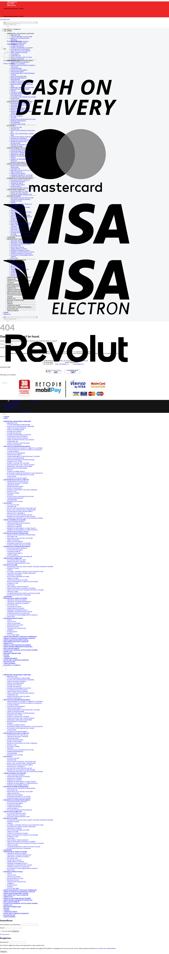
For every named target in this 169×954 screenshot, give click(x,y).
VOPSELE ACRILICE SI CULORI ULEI (21, 253)
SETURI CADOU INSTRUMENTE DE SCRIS (23, 119)
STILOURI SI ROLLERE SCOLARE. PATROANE (21, 573)
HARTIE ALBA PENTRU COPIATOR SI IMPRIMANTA (20, 636)
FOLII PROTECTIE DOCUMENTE (20, 49)
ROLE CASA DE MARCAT (15, 293)
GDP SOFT (34, 401)
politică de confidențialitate (107, 948)
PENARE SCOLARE (16, 201)
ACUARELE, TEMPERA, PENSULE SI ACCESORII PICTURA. (25, 571)
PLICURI (9, 302)
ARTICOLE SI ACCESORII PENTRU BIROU (20, 60)
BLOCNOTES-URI (12, 309)
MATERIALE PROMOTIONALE (16, 260)
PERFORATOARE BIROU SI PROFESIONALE (21, 460)
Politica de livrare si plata (11, 404)
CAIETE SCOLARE (16, 213)
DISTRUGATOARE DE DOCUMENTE (21, 151)
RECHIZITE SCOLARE (14, 196)
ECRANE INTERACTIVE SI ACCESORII (22, 177)
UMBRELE (14, 271)
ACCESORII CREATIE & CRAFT (20, 191)
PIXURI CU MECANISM (17, 110)
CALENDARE (11, 237)
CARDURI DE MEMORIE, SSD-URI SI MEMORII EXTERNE (25, 518)
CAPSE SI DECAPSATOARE (18, 76)
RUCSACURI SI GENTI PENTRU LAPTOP (22, 140)
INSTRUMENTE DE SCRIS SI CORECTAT (19, 102)
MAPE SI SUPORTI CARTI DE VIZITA (21, 57)
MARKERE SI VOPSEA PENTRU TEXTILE (22, 252)
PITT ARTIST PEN (16, 245)
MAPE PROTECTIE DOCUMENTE (20, 51)
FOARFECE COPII (16, 220)
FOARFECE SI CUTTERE (18, 81)
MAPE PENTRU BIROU (17, 71)
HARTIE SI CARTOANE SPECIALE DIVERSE (20, 289)
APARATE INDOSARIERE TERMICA (21, 162)
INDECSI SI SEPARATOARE (18, 43)
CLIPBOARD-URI (16, 55)
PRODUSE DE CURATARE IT (19, 138)
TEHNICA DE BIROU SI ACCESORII (18, 148)
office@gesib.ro (64, 364)
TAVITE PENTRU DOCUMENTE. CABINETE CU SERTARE (25, 448)
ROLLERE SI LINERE (16, 116)
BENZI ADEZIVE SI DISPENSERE (20, 89)
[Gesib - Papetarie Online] (5, 19)
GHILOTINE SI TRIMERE (18, 153)
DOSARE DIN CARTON (17, 44)
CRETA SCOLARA (16, 231)
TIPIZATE (10, 303)
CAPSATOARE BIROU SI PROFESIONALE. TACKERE (23, 456)
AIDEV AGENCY (17, 401)
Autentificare (15, 931)
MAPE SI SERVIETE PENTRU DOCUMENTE (20, 440)
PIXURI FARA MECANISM (18, 108)
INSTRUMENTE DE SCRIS (18, 266)
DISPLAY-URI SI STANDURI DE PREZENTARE (21, 535)
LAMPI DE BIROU (16, 186)
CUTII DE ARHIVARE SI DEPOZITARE (21, 37)
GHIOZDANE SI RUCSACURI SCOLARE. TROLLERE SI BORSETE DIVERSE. (30, 566)
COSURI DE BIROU (16, 68)
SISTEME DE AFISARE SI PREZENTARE (19, 164)
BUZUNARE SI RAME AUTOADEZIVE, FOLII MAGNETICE (25, 473)
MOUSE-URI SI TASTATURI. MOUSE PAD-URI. (21, 508)
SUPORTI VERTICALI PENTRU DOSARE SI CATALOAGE (24, 450)
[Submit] (8, 26)
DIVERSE (13, 274)
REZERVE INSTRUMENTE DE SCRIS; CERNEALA (22, 490)
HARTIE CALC (11, 298)
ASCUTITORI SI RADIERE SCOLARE (21, 212)
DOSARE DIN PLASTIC (17, 46)
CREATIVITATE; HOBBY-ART (16, 190)
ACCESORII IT (11, 126)
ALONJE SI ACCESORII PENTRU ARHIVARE (20, 426)
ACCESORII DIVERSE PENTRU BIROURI (22, 188)
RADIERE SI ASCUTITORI (18, 124)
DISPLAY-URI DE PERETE (18, 173)
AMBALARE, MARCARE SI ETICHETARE (22, 87)
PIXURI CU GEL (15, 114)
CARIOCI (13, 202)
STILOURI (13, 117)
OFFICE (13, 261)
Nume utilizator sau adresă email (10, 924)
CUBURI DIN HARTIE (13, 305)
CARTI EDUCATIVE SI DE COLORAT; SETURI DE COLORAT (25, 590)
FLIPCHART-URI (15, 169)
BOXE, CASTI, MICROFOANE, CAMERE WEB (21, 510)
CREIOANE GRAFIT (16, 106)
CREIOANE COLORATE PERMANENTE (22, 242)
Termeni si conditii (9, 405)
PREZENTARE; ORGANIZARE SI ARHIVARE (20, 33)
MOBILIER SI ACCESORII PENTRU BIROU (20, 178)
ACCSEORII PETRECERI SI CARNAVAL (22, 236)
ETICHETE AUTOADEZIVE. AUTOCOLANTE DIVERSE (21, 650)
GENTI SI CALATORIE (17, 265)
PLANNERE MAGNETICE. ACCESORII (22, 175)
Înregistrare (3, 951)
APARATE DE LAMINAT (17, 154)
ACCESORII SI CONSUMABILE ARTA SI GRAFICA (22, 615)
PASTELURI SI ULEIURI (17, 247)
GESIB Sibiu (25, 412)
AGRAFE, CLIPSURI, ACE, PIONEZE (21, 83)
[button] (8, 31)
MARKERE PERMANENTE (18, 121)
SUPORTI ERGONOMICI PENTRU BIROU (23, 137)
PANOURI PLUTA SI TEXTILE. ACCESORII (23, 170)
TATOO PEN (14, 258)
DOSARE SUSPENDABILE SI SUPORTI (22, 48)
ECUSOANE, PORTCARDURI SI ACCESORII (23, 97)
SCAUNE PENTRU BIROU (18, 181)
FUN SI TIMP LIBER (16, 276)
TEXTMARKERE (15, 122)
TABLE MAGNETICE (17, 172)
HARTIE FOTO (11, 288)
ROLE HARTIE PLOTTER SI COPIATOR (19, 286)
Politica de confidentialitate (12, 407)
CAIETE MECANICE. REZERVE (20, 41)
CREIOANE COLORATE (17, 210)
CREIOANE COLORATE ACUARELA (21, 244)
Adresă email (4, 942)
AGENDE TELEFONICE (17, 59)
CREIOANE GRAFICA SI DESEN (20, 241)
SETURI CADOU (15, 272)
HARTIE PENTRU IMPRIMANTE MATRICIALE (21, 291)
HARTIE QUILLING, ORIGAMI (19, 193)
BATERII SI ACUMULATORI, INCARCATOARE (21, 516)
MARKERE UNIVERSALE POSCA (20, 250)
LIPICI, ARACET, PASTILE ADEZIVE (21, 223)
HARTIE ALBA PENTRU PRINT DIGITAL (19, 284)
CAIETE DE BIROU (13, 310)
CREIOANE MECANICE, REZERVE (20, 105)
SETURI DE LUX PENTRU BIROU (20, 100)
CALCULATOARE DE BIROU (19, 149)
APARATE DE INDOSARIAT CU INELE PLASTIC (21, 528)
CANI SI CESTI (15, 263)
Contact (6, 312)
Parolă (2, 928)
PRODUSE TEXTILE (16, 268)
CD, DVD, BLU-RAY (16, 127)
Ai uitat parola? (4, 934)
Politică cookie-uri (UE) (11, 409)
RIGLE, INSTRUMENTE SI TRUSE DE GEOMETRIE (22, 581)
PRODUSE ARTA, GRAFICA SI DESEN (18, 239)
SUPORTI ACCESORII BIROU (19, 70)
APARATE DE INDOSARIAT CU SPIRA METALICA (22, 530)
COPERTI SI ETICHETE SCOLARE (20, 215)
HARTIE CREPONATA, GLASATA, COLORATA (21, 588)
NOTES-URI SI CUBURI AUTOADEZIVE (19, 307)
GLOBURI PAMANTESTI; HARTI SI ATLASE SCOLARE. (23, 593)
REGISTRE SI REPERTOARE (15, 300)
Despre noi (7, 314)
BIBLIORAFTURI (15, 35)
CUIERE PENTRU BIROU (18, 185)
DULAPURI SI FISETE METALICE (20, 180)
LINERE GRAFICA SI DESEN (19, 249)
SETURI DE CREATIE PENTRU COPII (21, 194)
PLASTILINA (14, 221)
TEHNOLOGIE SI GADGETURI (19, 269)
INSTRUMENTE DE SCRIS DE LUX (21, 103)
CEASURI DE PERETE (17, 183)
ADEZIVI (13, 90)
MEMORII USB (15, 129)
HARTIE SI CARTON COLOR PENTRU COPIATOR (19, 638)
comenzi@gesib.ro (78, 364)
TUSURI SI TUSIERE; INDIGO (19, 92)
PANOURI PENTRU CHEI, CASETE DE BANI (20, 465)
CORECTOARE (15, 98)
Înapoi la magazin (9, 63)
